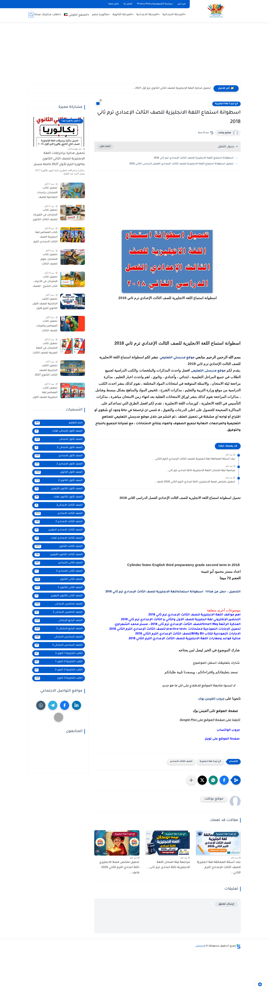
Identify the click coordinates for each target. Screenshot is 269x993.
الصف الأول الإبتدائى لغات (59, 431)
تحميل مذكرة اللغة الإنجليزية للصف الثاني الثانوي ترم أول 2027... (171, 88)
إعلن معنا (113, 4)
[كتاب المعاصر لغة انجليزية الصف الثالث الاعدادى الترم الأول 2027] (72, 235)
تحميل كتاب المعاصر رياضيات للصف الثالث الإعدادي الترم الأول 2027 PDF (46, 326)
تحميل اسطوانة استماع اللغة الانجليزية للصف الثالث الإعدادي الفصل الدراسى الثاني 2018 (181, 164)
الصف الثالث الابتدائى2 (59, 505)
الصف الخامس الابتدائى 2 (59, 612)
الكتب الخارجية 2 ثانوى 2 (59, 670)
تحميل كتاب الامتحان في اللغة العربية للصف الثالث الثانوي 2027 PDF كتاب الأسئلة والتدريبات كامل (45, 349)
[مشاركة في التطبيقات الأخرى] (191, 780)
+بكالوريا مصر (101, 14)
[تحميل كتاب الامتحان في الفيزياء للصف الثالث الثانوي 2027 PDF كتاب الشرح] (72, 212)
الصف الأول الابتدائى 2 (59, 447)
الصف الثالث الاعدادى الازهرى (59, 530)
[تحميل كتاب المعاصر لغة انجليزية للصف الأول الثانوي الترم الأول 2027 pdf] (72, 390)
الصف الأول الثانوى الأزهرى (59, 488)
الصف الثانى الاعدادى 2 (59, 571)
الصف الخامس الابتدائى (59, 604)
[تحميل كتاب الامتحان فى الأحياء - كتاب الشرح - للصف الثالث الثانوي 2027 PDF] (72, 279)
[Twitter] (58, 717)
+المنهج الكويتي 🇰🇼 (76, 15)
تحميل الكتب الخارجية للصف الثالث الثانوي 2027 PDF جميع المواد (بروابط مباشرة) (46, 371)
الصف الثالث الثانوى (59, 546)
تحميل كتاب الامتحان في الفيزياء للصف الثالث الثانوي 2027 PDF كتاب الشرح (45, 215)
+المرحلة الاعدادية (148, 14)
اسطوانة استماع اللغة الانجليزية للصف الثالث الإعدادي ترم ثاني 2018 (193, 158)
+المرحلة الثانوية (123, 14)
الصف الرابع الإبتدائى (59, 620)
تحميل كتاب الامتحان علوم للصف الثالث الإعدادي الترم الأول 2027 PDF (46, 260)
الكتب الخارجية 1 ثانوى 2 (59, 653)
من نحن (182, 4)
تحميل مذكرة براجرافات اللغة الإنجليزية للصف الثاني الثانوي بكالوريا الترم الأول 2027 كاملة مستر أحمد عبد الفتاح (59, 160)
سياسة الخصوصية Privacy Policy (155, 4)
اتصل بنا (128, 4)
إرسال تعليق (226, 904)
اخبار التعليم (59, 422)
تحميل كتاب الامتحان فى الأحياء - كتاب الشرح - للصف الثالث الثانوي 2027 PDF (45, 282)
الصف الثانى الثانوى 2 (59, 587)
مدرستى (200, 946)
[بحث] (31, 15)
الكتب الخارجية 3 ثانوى (59, 678)
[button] (224, 780)
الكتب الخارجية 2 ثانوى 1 (59, 661)
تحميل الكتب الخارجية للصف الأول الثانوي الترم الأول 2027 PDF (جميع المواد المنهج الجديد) (44, 304)
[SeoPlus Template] (238, 946)
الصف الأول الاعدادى (59, 455)
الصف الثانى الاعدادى (59, 562)
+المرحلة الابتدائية (174, 14)
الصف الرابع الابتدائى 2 (59, 628)
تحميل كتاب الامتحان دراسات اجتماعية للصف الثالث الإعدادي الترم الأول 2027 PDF (45, 193)
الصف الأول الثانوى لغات (59, 497)
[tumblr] (40, 705)
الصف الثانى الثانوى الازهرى (59, 595)
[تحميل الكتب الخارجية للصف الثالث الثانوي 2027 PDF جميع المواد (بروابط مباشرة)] (72, 368)
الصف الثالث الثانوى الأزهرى (59, 554)
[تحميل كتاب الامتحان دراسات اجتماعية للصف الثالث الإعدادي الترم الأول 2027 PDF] (72, 190)
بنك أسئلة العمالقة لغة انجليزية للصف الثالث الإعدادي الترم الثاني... (194, 459)
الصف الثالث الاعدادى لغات (59, 538)
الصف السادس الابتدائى (59, 637)
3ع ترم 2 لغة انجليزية (226, 103)
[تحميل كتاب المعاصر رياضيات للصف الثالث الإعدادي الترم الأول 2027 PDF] (72, 323)
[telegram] (52, 705)
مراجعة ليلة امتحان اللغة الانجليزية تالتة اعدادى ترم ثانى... (200, 470)
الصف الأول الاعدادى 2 (59, 464)
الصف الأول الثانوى (59, 472)
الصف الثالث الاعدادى (181, 761)
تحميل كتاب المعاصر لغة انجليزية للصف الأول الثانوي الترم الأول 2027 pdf (45, 393)
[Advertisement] (134, 55)
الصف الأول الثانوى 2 (59, 480)
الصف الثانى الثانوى (59, 579)
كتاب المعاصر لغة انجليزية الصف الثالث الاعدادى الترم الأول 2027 (45, 238)
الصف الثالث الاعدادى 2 (59, 521)
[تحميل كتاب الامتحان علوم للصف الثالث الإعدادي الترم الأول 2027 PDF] (72, 257)
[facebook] (64, 705)
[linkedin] (76, 705)
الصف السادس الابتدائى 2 (59, 645)
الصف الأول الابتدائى (59, 439)
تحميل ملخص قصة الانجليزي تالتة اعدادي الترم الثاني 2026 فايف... (194, 482)
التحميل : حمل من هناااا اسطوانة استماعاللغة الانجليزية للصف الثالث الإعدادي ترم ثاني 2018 (173, 591)
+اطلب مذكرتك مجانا (47, 14)
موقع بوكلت (224, 133)
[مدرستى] (216, 10)
